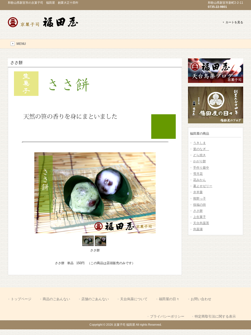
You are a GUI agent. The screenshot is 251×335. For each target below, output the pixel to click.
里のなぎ (201, 149)
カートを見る (234, 22)
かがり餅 (199, 161)
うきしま (199, 143)
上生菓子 (199, 217)
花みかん (199, 180)
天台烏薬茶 (201, 223)
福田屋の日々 (169, 299)
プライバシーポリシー (167, 316)
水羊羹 (198, 192)
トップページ (21, 299)
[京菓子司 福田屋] (44, 28)
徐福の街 (199, 204)
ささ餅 (198, 211)
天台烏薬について (134, 299)
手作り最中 (201, 167)
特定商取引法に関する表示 (215, 316)
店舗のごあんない (95, 299)
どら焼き (199, 155)
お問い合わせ (201, 299)
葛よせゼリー (202, 186)
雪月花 (198, 174)
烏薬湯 (198, 229)
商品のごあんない (56, 299)
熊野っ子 (199, 198)
